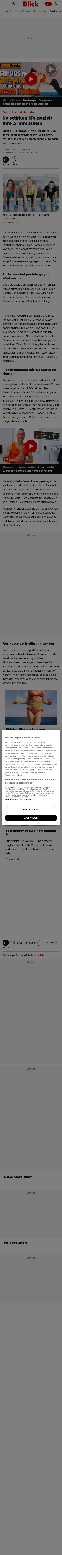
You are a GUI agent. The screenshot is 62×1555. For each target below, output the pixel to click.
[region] (31, 777)
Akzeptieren (31, 818)
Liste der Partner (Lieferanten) (18, 799)
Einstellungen (31, 809)
